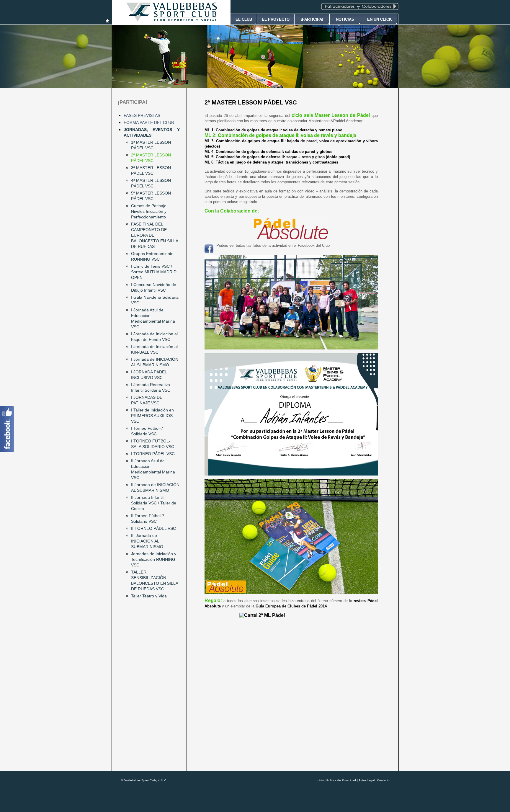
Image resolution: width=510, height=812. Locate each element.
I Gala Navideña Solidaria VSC (155, 300)
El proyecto (276, 19)
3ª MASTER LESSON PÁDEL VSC (151, 170)
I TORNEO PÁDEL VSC (153, 453)
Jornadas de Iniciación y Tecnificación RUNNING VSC (153, 559)
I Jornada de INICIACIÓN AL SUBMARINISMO (154, 362)
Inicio (320, 780)
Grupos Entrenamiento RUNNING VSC (152, 256)
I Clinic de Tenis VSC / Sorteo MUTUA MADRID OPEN (153, 272)
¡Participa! (312, 19)
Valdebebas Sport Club (140, 780)
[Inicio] (107, 21)
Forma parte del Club (149, 122)
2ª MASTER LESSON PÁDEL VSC (151, 158)
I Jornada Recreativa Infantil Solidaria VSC (150, 387)
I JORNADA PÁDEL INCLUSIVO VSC (149, 375)
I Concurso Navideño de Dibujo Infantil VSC (153, 287)
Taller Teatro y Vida (149, 596)
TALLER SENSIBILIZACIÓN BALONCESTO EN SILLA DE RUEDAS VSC (154, 580)
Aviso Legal (367, 780)
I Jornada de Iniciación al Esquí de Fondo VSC (154, 336)
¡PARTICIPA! (132, 102)
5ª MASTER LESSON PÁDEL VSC (151, 196)
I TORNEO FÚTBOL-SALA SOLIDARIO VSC (152, 444)
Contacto (383, 780)
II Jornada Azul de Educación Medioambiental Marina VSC (153, 469)
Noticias (345, 19)
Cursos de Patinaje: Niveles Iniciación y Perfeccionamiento (149, 211)
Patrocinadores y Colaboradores (359, 6)
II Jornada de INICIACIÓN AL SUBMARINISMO (155, 487)
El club (244, 19)
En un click (379, 19)
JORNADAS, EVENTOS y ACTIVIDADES (152, 132)
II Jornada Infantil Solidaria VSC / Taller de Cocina (153, 503)
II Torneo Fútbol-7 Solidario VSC (147, 518)
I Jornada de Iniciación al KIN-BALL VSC (154, 349)
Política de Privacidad (341, 780)
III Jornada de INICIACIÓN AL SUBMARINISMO (147, 541)
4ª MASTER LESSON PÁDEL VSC (151, 183)
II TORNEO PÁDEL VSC (153, 528)
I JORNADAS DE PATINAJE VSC (146, 400)
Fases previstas (142, 115)
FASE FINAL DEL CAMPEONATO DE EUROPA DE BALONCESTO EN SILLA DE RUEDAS (154, 235)
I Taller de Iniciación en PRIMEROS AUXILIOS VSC (152, 416)
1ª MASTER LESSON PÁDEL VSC (151, 145)
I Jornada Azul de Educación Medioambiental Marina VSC (153, 318)
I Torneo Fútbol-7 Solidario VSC (147, 431)
